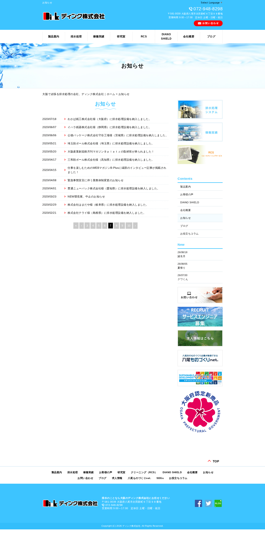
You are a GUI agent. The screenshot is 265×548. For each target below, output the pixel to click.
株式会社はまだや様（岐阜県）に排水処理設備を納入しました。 (108, 204)
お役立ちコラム (189, 233)
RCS (144, 36)
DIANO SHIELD (189, 202)
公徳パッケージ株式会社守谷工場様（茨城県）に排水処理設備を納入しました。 (118, 135)
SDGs (160, 478)
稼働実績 (98, 36)
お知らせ (185, 217)
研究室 (121, 36)
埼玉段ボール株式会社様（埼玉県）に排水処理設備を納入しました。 (111, 143)
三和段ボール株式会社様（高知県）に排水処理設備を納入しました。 (111, 159)
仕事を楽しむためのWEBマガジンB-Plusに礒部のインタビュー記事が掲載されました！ (117, 170)
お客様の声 (186, 194)
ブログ (211, 36)
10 (129, 225)
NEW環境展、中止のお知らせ (86, 196)
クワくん (183, 279)
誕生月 (182, 256)
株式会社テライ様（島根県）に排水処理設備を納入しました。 (107, 212)
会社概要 (188, 36)
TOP (216, 461)
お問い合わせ (85, 478)
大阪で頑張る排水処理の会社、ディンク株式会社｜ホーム (78, 94)
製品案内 (53, 36)
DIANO (166, 36)
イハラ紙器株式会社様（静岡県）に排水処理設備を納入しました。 (109, 127)
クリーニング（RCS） (144, 472)
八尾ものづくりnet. (139, 478)
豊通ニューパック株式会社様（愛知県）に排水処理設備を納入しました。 (114, 188)
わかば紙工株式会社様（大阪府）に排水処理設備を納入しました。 (109, 119)
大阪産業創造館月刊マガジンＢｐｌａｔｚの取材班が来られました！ (111, 151)
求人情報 (117, 478)
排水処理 (76, 36)
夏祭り (182, 267)
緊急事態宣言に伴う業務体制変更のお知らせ (95, 180)
